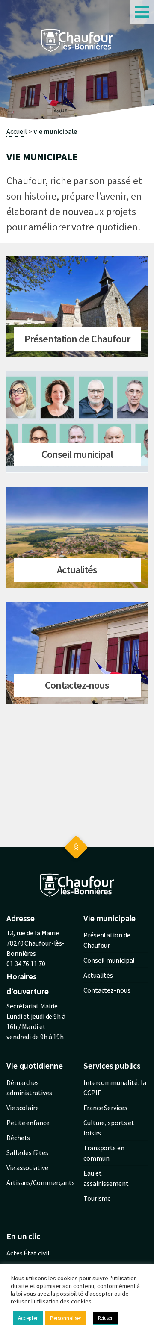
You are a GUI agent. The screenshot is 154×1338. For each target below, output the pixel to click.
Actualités (98, 975)
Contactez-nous (106, 990)
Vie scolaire (22, 1107)
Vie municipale (55, 131)
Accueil (16, 131)
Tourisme (97, 1198)
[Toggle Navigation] (142, 12)
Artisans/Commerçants (40, 1182)
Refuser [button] (105, 1318)
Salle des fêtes (27, 1152)
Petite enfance (28, 1122)
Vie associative (27, 1167)
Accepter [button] (28, 1318)
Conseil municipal (109, 960)
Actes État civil (27, 1253)
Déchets (18, 1137)
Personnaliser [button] (65, 1318)
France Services (105, 1107)
